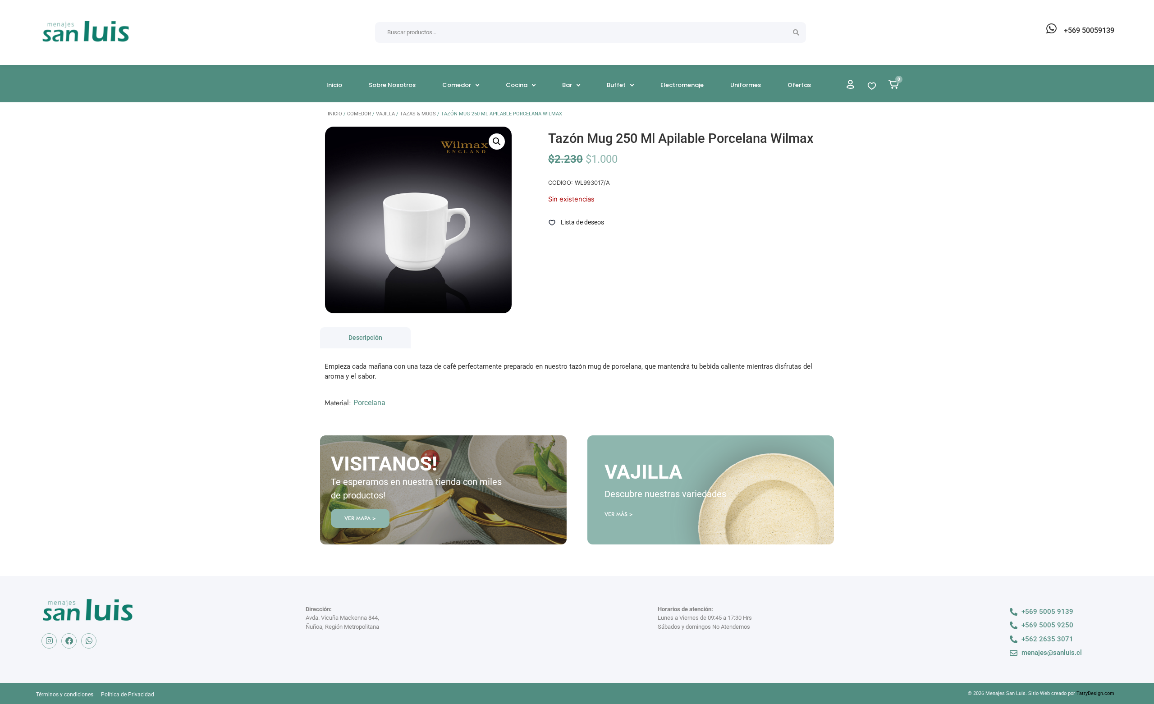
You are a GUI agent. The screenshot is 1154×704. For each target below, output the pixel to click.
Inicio (335, 114)
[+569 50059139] (1051, 28)
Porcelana (369, 402)
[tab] (365, 337)
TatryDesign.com (1095, 693)
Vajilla (385, 114)
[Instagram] (49, 641)
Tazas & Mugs (418, 114)
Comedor (359, 114)
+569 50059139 (1089, 30)
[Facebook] (69, 641)
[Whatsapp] (88, 641)
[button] (497, 141)
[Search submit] (796, 32)
